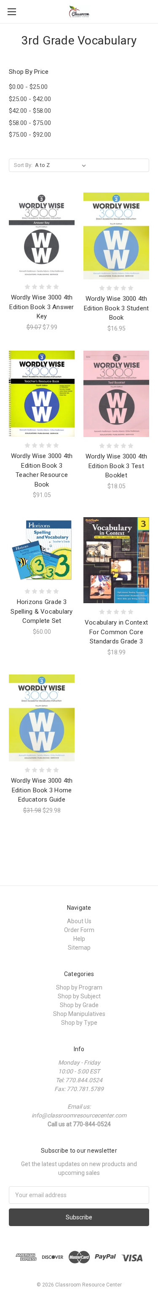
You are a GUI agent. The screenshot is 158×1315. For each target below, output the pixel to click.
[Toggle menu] (11, 11)
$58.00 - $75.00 (30, 123)
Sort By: (23, 165)
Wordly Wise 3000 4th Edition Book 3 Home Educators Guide (42, 790)
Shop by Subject (79, 996)
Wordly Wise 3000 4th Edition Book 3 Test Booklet (116, 466)
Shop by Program (79, 987)
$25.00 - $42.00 (30, 99)
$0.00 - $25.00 (28, 87)
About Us (79, 921)
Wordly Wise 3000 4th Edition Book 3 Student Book (116, 308)
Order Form (79, 930)
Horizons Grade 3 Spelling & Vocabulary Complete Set (41, 611)
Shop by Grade (79, 1005)
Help (79, 938)
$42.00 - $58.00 (30, 111)
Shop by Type (79, 1022)
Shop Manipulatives (79, 1013)
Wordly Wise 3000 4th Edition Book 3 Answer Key (41, 307)
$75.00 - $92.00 (30, 134)
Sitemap (79, 947)
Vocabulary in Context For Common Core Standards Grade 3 (116, 632)
